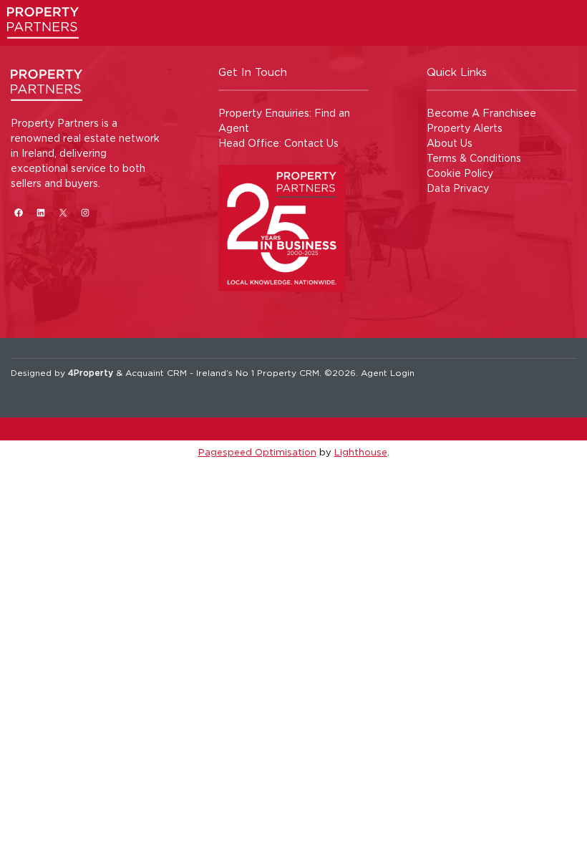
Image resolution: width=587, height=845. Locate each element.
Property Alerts (465, 127)
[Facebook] (18, 212)
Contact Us (311, 142)
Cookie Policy (460, 173)
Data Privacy (458, 188)
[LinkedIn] (40, 212)
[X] (62, 212)
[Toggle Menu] (563, 32)
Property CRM (288, 372)
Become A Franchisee (481, 112)
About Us (449, 142)
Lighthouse (360, 452)
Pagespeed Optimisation (257, 452)
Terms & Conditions (474, 158)
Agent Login (387, 372)
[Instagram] (84, 212)
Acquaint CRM (156, 372)
